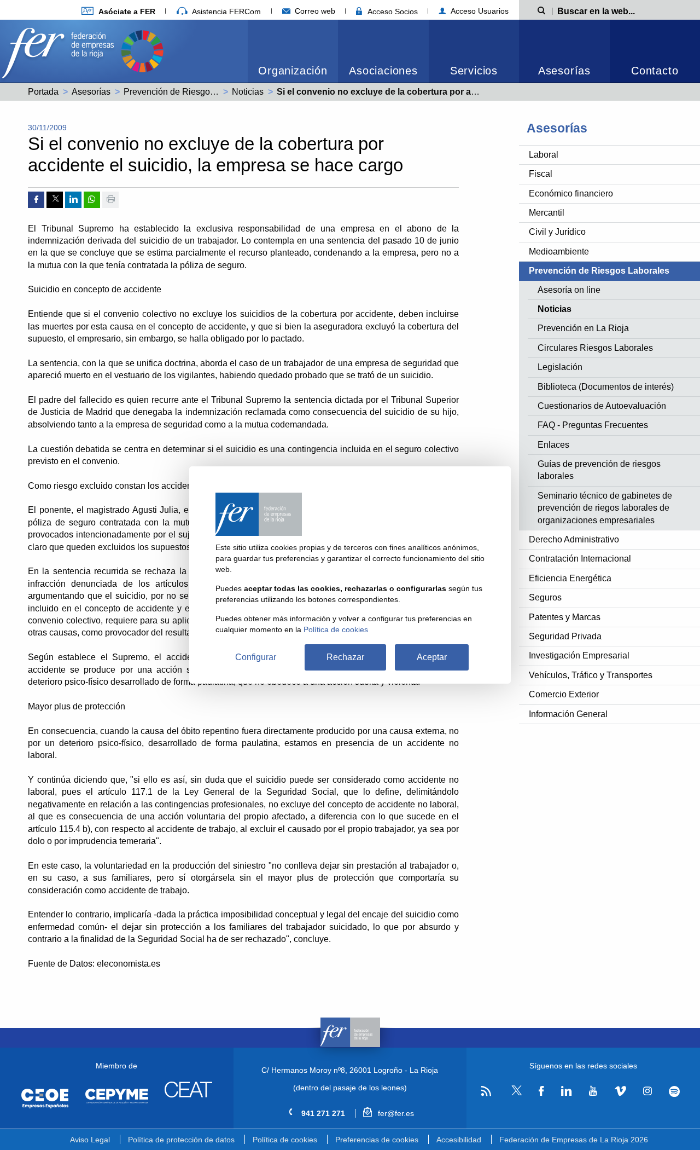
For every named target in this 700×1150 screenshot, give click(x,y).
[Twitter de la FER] (515, 1093)
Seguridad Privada (565, 636)
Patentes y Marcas (564, 617)
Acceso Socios (391, 11)
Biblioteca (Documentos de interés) (606, 386)
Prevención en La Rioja (583, 328)
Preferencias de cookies (376, 1139)
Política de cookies (285, 1139)
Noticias (248, 91)
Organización (293, 71)
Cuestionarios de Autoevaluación (602, 406)
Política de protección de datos (181, 1139)
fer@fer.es (394, 1113)
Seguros (545, 597)
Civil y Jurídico (557, 231)
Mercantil (546, 212)
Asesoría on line (569, 289)
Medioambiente (559, 251)
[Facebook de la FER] (541, 1090)
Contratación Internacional (580, 558)
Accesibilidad (458, 1139)
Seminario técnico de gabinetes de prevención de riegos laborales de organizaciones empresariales (605, 508)
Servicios (474, 71)
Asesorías (564, 71)
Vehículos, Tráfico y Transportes (590, 675)
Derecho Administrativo (574, 539)
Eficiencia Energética (570, 578)
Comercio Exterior (564, 694)
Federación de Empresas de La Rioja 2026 (573, 1139)
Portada (43, 91)
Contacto (654, 71)
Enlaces (553, 444)
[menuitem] (293, 51)
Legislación (560, 367)
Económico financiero (571, 193)
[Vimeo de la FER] (620, 1090)
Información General (568, 714)
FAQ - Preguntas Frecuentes (593, 425)
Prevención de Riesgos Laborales (189, 91)
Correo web (314, 11)
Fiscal (540, 173)
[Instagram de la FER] (647, 1090)
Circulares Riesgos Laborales (595, 347)
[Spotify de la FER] (674, 1091)
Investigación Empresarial (579, 655)
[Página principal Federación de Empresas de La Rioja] (60, 50)
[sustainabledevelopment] (142, 50)
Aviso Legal (90, 1139)
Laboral (543, 154)
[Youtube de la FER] (593, 1090)
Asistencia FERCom (225, 11)
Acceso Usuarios (478, 11)
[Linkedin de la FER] (566, 1090)
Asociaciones (383, 71)
